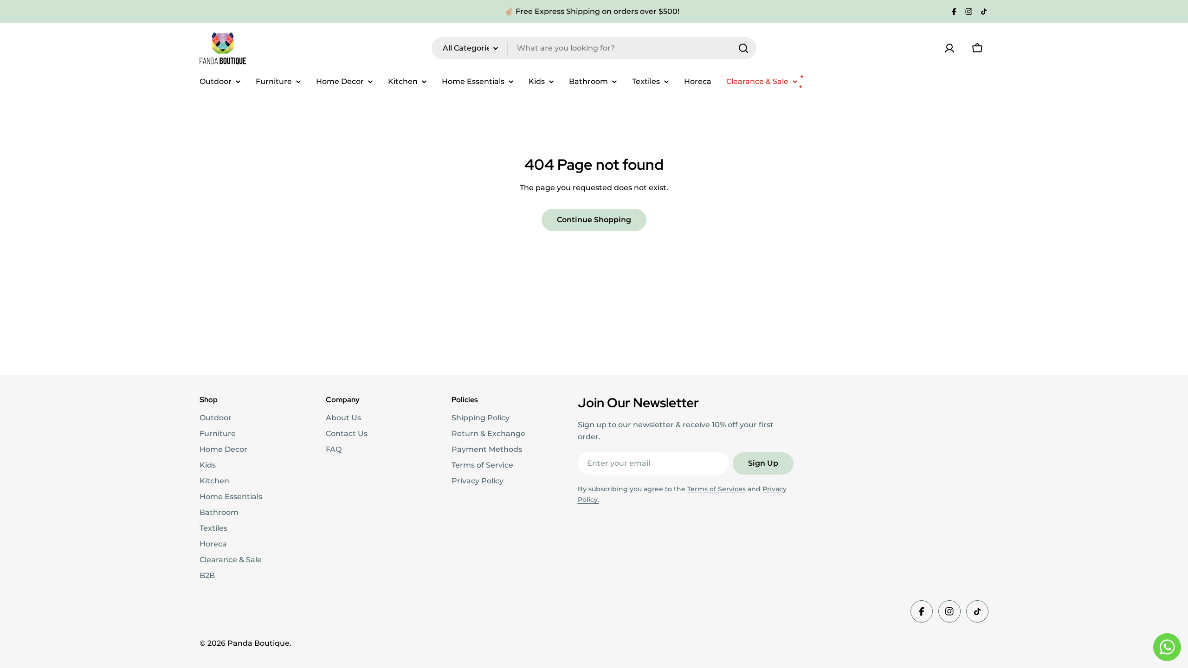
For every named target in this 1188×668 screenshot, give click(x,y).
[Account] (949, 48)
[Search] (743, 48)
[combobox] (594, 48)
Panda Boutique (258, 643)
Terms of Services (716, 489)
